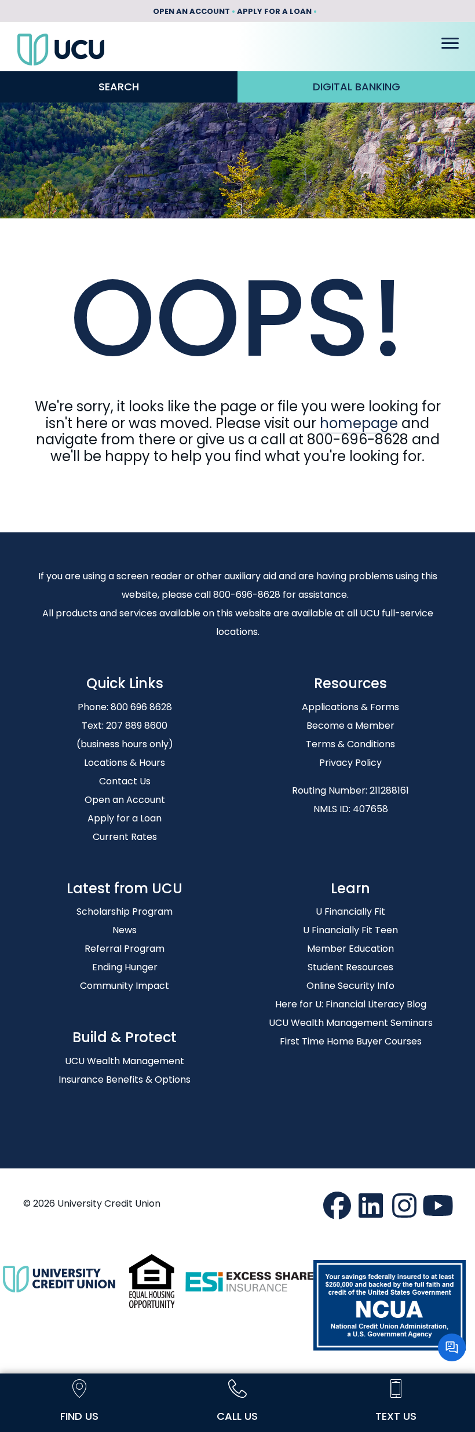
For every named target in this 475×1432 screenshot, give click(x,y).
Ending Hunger (125, 967)
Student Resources (350, 967)
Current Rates (125, 836)
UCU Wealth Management (124, 1061)
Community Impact (124, 985)
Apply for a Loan (124, 818)
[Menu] (450, 43)
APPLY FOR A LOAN (274, 11)
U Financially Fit (350, 911)
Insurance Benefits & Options (125, 1079)
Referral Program (125, 948)
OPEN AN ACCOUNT (191, 11)
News (124, 930)
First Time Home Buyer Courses (351, 1041)
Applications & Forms (350, 707)
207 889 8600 (136, 725)
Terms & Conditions (350, 744)
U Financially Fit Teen (350, 930)
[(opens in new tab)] (151, 1280)
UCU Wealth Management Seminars (351, 1022)
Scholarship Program (124, 911)
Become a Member (350, 725)
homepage (359, 423)
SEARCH (118, 86)
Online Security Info (350, 985)
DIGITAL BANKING (356, 86)
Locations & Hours (124, 762)
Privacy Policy (350, 762)
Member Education (350, 948)
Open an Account (125, 799)
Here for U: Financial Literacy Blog (350, 1004)
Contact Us (125, 781)
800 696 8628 (141, 707)
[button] (337, 1205)
